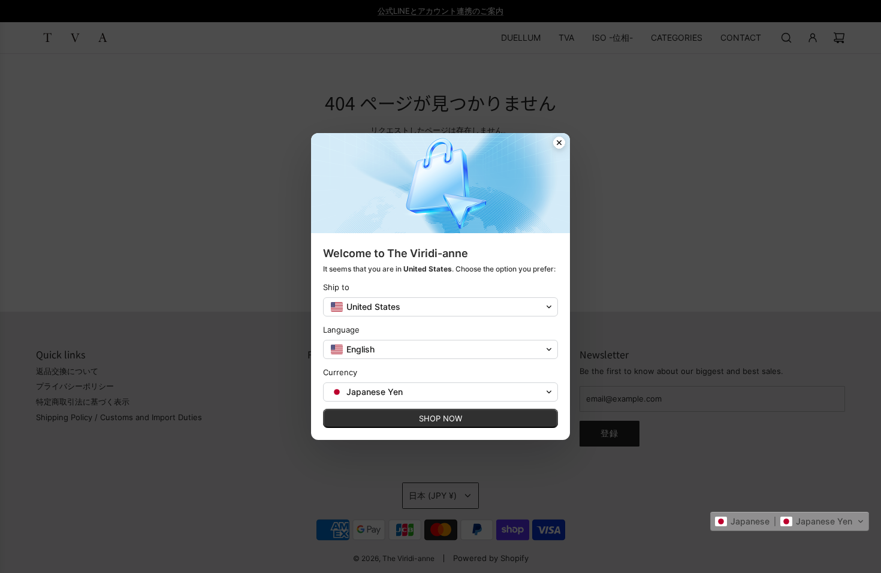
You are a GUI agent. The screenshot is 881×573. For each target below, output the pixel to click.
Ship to (336, 287)
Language (341, 329)
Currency (340, 372)
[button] (789, 521)
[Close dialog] (559, 144)
